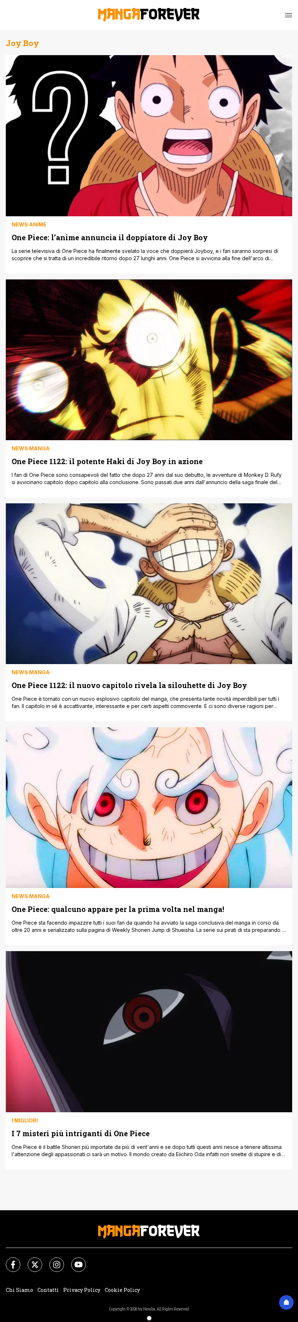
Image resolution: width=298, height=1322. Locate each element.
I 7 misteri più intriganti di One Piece (81, 1133)
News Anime (29, 224)
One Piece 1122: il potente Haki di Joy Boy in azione (107, 461)
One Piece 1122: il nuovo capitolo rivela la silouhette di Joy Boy (129, 684)
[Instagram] (52, 1260)
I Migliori (25, 1120)
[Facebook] (9, 1260)
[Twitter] (30, 1260)
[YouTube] (74, 1260)
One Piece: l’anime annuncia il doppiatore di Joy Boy (110, 237)
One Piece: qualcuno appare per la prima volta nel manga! (118, 908)
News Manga (31, 448)
